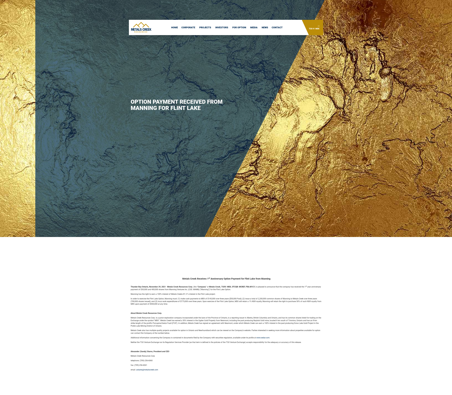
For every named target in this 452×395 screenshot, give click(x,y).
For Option (239, 27)
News (265, 27)
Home (174, 27)
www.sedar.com (263, 338)
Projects (205, 27)
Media (254, 27)
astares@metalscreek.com (147, 370)
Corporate (188, 27)
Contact (277, 27)
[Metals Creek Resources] (141, 27)
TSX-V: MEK (314, 29)
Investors (222, 27)
